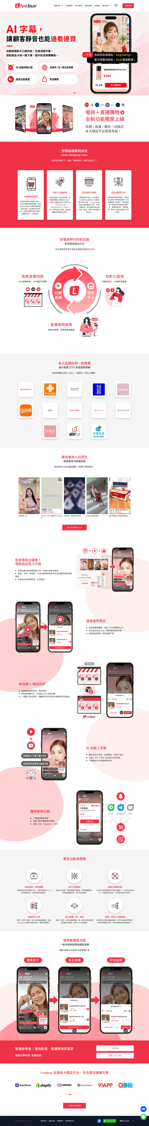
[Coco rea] (99, 411)
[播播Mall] (74, 432)
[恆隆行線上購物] (74, 390)
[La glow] (50, 432)
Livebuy (26, 5)
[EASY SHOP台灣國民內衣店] (26, 411)
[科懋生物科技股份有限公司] (99, 432)
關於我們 (88, 6)
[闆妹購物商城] (26, 390)
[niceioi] (123, 390)
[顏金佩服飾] (74, 411)
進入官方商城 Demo (74, 527)
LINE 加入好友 (110, 1121)
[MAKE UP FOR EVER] (99, 390)
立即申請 (128, 6)
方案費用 (69, 6)
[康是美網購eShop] (50, 390)
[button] (71, 92)
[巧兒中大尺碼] (123, 411)
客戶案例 (78, 6)
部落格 (97, 6)
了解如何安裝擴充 (74, 1106)
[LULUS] (50, 411)
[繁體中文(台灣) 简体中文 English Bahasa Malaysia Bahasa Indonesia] (125, 1121)
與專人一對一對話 (115, 1056)
